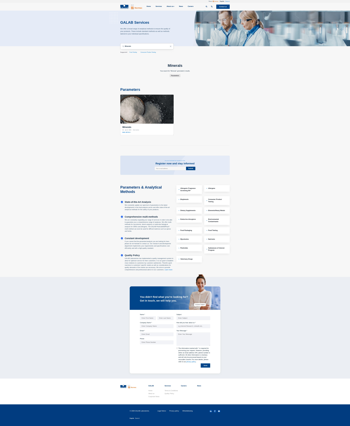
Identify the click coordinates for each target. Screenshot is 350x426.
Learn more (168, 270)
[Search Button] (123, 46)
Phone (142, 339)
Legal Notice (162, 411)
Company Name (146, 323)
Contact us (223, 6)
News (181, 6)
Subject (179, 314)
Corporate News (153, 396)
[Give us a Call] (212, 7)
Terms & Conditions (171, 391)
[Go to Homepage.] (131, 6)
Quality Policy (169, 393)
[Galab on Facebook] (215, 411)
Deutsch (227, 1)
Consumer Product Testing (148, 52)
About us (170, 6)
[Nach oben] (345, 422)
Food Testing (133, 52)
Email (142, 331)
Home (149, 6)
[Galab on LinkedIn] (210, 411)
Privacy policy (174, 411)
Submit (190, 168)
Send (205, 365)
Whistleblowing (187, 411)
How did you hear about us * (186, 323)
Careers (190, 6)
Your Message (181, 331)
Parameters (175, 75)
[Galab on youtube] (219, 411)
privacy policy (191, 362)
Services (159, 6)
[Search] (207, 7)
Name (142, 314)
